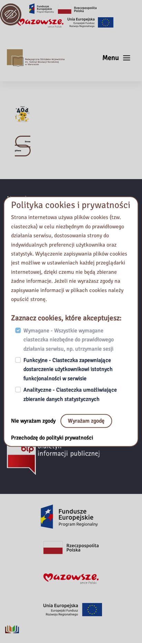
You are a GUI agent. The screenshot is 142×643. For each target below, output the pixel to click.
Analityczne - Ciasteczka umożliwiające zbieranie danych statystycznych (70, 395)
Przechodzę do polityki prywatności (52, 437)
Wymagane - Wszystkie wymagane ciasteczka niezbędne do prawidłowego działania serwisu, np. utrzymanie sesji (68, 339)
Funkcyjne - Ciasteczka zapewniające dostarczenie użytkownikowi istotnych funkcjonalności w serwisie (68, 369)
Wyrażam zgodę (86, 420)
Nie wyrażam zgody (34, 420)
